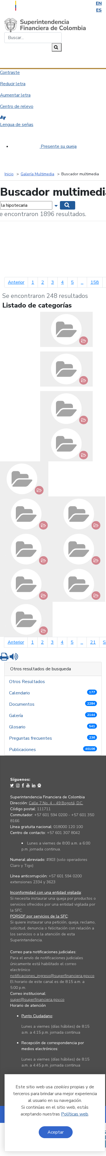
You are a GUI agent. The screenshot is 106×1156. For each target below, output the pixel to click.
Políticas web (74, 1114)
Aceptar (55, 1132)
